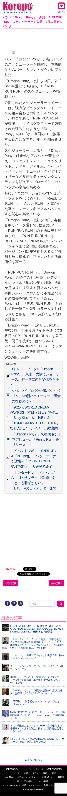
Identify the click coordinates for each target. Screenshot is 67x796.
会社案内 (9, 777)
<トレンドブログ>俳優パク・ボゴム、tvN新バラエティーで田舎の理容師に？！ (36, 396)
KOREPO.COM (12, 769)
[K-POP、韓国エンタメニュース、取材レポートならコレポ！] (18, 5)
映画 (45, 773)
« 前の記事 (10, 583)
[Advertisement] (33, 39)
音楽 (54, 773)
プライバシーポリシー (27, 777)
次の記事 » (56, 583)
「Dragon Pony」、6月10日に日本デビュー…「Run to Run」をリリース (36, 439)
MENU (62, 11)
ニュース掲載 (42, 781)
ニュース (27, 769)
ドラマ (36, 773)
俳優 (26, 773)
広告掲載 (28, 781)
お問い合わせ (47, 777)
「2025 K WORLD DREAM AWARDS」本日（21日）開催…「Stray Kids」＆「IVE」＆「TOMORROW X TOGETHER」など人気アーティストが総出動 (35, 417)
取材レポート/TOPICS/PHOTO (48, 769)
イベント (15, 773)
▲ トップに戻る (33, 759)
